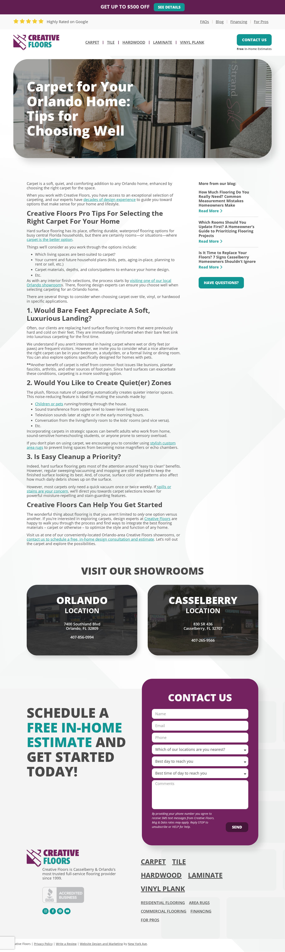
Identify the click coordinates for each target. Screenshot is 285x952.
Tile (111, 42)
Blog (220, 21)
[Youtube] (67, 911)
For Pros (261, 21)
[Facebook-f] (53, 911)
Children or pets (49, 403)
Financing (238, 21)
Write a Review (66, 944)
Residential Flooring (163, 902)
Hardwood (133, 42)
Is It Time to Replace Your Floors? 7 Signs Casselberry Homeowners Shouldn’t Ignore (227, 257)
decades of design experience (109, 199)
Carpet (92, 42)
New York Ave (137, 944)
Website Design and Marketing (101, 944)
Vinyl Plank (192, 42)
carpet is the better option (49, 239)
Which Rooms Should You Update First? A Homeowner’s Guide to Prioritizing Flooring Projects (226, 229)
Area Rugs (199, 902)
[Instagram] (45, 911)
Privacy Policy (43, 944)
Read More (209, 210)
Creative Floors (157, 518)
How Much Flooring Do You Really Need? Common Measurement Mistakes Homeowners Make (224, 199)
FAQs (204, 21)
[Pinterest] (60, 911)
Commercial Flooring (163, 911)
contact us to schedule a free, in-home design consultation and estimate (90, 539)
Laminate (162, 42)
